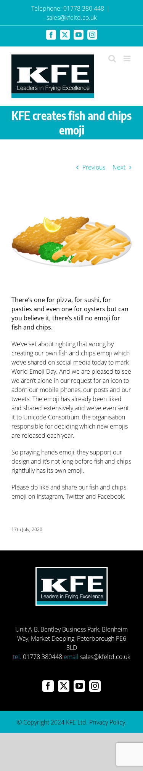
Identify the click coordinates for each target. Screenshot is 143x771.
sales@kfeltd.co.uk (72, 17)
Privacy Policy (107, 722)
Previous (93, 167)
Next (118, 167)
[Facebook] (48, 686)
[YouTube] (79, 686)
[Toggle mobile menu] (128, 58)
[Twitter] (63, 686)
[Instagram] (95, 686)
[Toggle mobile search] (112, 58)
